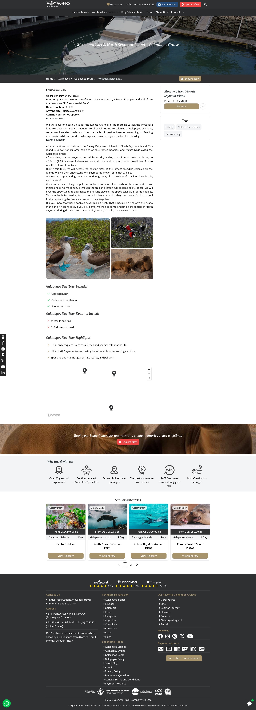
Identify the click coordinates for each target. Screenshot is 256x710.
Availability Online (114, 650)
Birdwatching (172, 134)
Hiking (169, 127)
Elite (163, 603)
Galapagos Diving (114, 659)
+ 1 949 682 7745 (144, 4)
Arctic (108, 632)
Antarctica (110, 628)
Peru (107, 612)
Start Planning (169, 4)
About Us (110, 667)
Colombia (110, 608)
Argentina (110, 620)
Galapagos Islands (114, 599)
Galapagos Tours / (84, 78)
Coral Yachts (167, 599)
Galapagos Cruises (115, 646)
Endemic (165, 616)
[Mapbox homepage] (53, 415)
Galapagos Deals (114, 655)
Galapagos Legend (171, 620)
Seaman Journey (170, 608)
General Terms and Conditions (122, 679)
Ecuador (109, 603)
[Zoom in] (149, 369)
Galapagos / (65, 78)
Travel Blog (111, 663)
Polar (107, 636)
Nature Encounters (189, 127)
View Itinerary (66, 555)
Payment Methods (115, 683)
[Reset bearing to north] (149, 378)
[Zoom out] (149, 374)
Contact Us (177, 12)
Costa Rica (110, 624)
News (150, 12)
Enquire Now (192, 78)
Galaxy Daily (59, 89)
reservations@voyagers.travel (74, 599)
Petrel (164, 624)
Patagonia (110, 616)
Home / (50, 78)
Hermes (165, 612)
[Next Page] (137, 564)
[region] (99, 392)
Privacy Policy (112, 671)
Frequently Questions (117, 675)
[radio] (90, 585)
